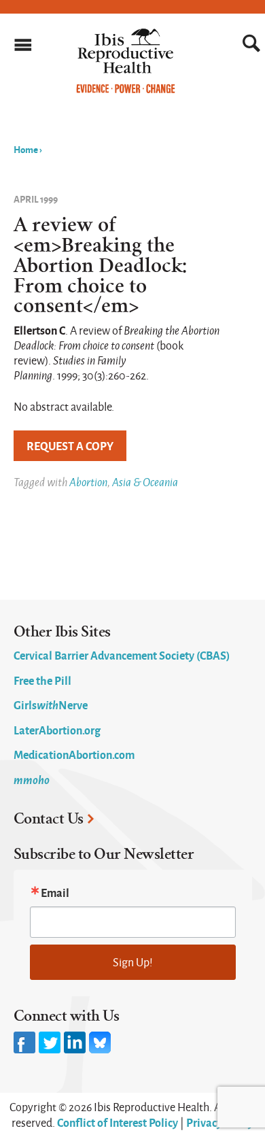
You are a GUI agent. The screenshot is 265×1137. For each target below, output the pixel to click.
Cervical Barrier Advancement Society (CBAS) (122, 655)
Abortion (88, 482)
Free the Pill (42, 680)
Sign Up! (133, 962)
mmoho (32, 779)
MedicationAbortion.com (74, 754)
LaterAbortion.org (57, 730)
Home (26, 149)
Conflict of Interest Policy (117, 1122)
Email (55, 892)
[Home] (125, 90)
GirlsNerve (51, 704)
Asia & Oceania (145, 482)
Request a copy (69, 445)
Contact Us (49, 819)
